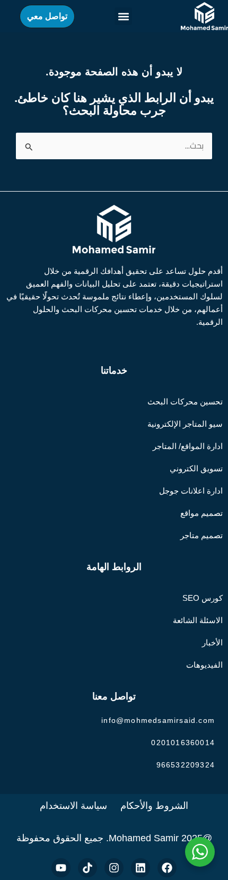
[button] (123, 16)
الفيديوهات (204, 664)
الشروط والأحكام (154, 805)
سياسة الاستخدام (73, 805)
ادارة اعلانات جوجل (191, 490)
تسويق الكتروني (196, 468)
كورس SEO (202, 597)
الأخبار (212, 642)
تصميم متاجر (201, 535)
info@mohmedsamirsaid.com (158, 720)
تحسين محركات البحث (185, 401)
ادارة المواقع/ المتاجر (188, 446)
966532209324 (185, 765)
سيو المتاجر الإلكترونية (185, 423)
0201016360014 (183, 742)
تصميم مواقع (201, 512)
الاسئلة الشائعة (198, 620)
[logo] (204, 16)
